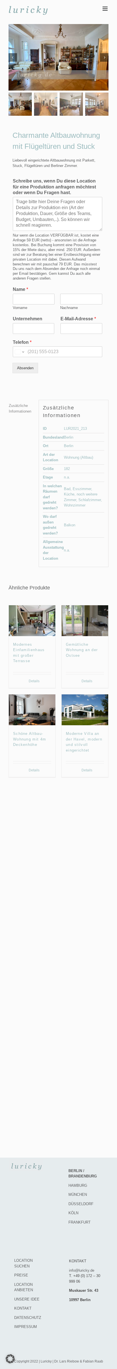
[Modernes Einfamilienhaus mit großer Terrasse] (32, 620)
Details (34, 681)
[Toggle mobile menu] (105, 9)
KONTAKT (23, 1308)
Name (20, 289)
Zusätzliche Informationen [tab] (20, 408)
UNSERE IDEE (26, 1299)
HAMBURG (77, 1185)
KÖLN (73, 1213)
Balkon (69, 525)
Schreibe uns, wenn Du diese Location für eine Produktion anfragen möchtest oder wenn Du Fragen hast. (54, 187)
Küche (69, 494)
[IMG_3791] (58, 57)
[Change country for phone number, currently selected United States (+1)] (19, 351)
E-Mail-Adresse (78, 318)
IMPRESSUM (25, 1327)
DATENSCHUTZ (27, 1318)
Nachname (69, 308)
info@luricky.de (81, 1270)
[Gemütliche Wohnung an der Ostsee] (85, 620)
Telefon (22, 342)
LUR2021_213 (75, 428)
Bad (67, 489)
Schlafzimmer (89, 500)
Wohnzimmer (74, 505)
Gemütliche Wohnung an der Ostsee (82, 650)
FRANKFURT (79, 1222)
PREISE (21, 1275)
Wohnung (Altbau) (78, 457)
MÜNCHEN (77, 1194)
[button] (10, 1359)
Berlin (68, 437)
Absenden (25, 368)
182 (67, 469)
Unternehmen (27, 318)
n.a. (67, 477)
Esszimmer (82, 489)
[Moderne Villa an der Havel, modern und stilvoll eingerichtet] (85, 709)
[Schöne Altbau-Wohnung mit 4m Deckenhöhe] (32, 709)
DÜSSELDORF (80, 1204)
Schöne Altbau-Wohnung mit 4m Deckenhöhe (29, 739)
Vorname (20, 308)
